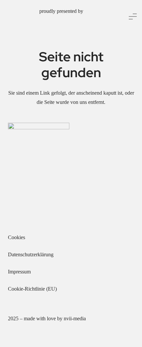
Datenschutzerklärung (30, 254)
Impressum (19, 271)
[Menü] (132, 16)
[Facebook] (14, 218)
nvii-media (75, 318)
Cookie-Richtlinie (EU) (32, 289)
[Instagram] (27, 218)
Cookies (16, 237)
